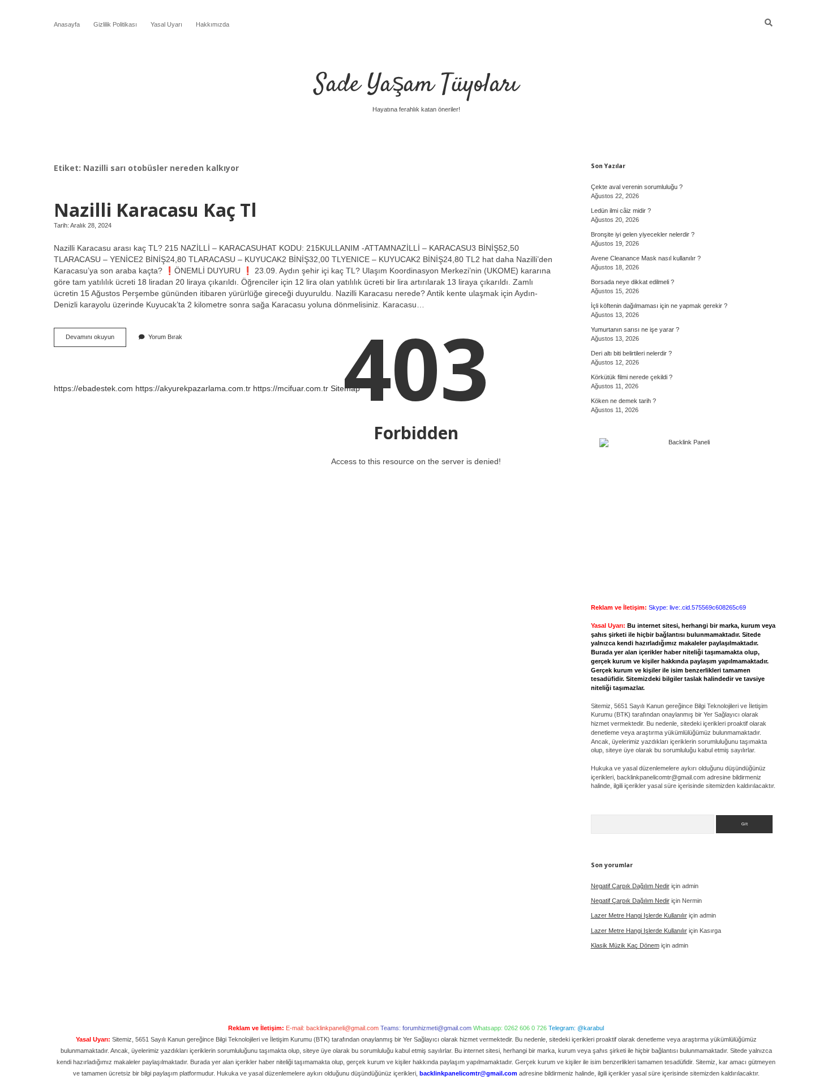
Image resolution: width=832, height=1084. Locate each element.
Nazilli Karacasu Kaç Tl (155, 209)
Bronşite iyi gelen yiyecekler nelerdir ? (642, 234)
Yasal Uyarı (166, 24)
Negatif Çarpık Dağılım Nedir (630, 885)
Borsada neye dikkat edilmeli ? (632, 282)
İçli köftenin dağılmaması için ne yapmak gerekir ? (659, 305)
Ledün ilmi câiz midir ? (621, 210)
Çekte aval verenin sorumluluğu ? (637, 186)
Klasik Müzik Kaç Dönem (625, 945)
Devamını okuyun (96, 340)
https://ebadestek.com (93, 388)
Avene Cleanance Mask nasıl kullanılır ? (646, 258)
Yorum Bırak (165, 336)
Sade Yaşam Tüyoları (416, 85)
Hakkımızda (212, 24)
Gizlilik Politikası (115, 24)
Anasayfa (67, 24)
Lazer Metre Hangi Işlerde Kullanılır (639, 915)
